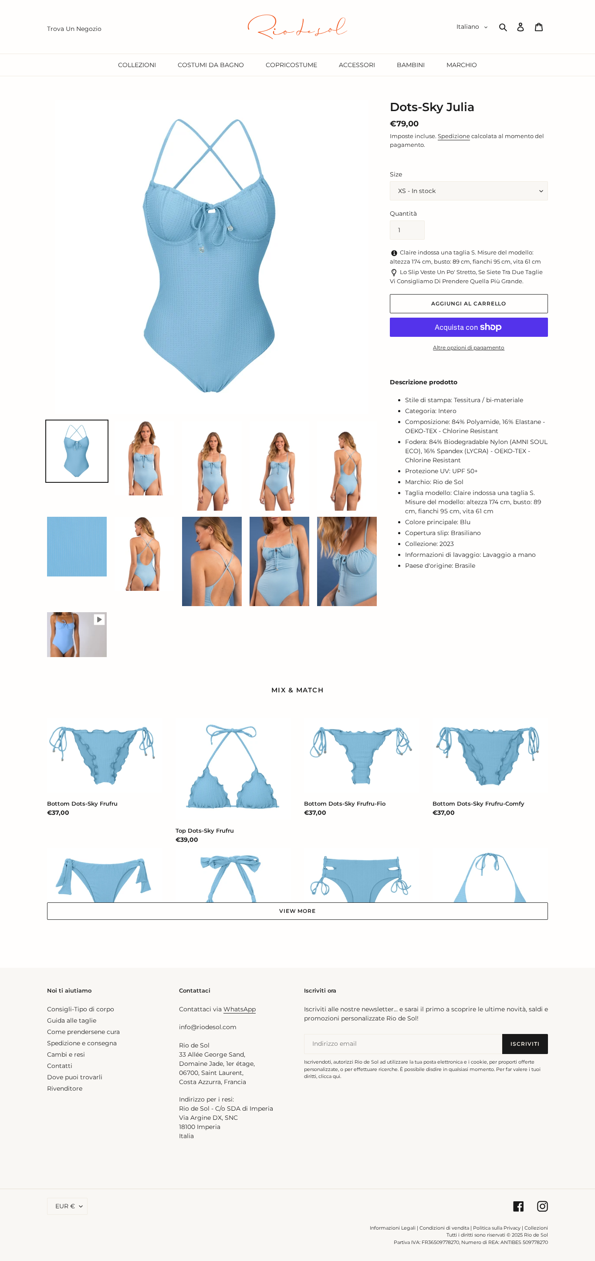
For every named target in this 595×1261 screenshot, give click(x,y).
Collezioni (536, 1228)
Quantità (403, 213)
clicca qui (329, 1076)
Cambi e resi (66, 1054)
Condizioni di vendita (444, 1228)
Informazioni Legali (393, 1228)
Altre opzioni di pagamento (468, 347)
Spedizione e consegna (82, 1043)
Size (396, 174)
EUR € (65, 1206)
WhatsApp (239, 1009)
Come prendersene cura (83, 1032)
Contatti (59, 1066)
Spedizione (454, 135)
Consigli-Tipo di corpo (80, 1009)
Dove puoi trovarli (74, 1077)
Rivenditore (64, 1088)
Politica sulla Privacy (497, 1228)
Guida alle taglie (71, 1020)
